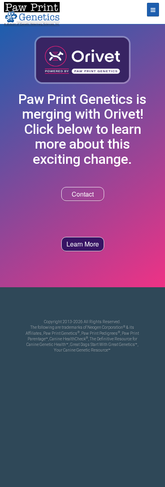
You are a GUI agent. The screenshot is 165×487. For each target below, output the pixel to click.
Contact (83, 194)
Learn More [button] (82, 243)
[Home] (31, 12)
